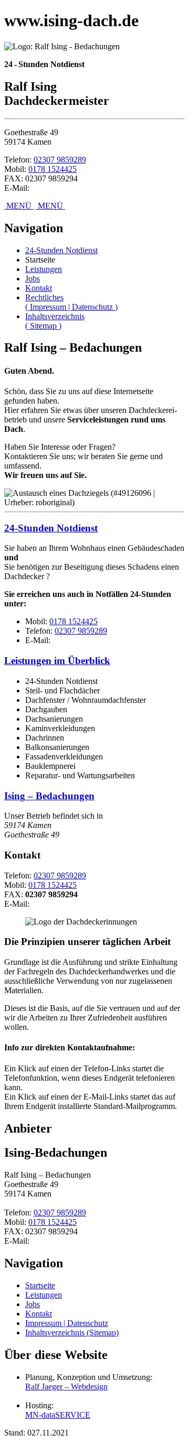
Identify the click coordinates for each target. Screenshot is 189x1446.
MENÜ (19, 205)
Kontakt (38, 288)
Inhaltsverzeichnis (55, 321)
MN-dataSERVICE (57, 1414)
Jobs (32, 278)
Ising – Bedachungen (49, 795)
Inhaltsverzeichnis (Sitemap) (72, 1332)
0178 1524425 (52, 169)
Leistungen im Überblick (57, 660)
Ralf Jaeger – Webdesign (66, 1386)
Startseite (40, 1285)
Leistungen (43, 269)
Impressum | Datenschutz (66, 1323)
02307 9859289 (60, 159)
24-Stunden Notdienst (61, 250)
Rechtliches (71, 302)
